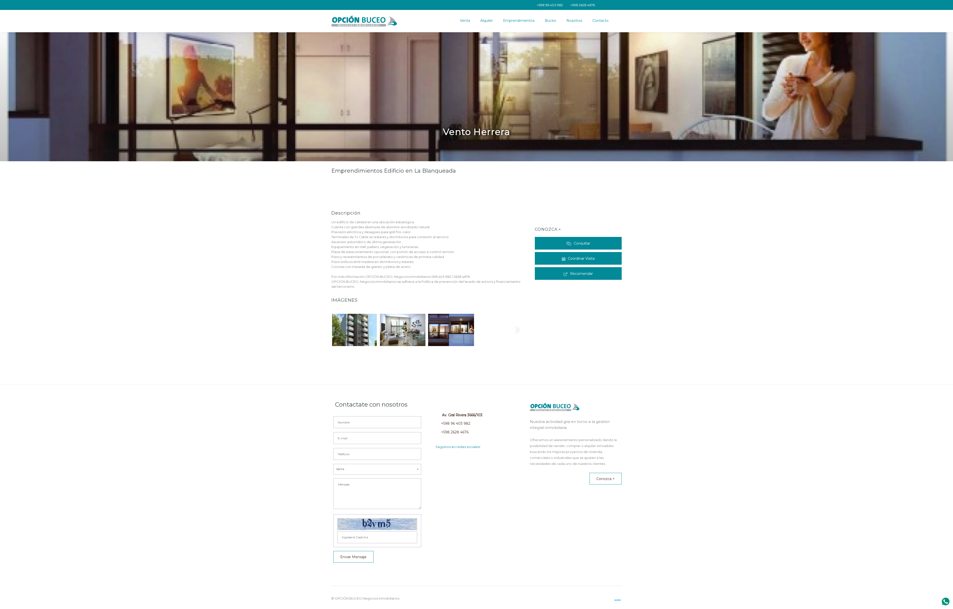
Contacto (600, 20)
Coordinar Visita (581, 258)
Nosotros (574, 20)
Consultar (582, 243)
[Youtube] (599, 5)
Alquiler (486, 20)
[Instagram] (612, 5)
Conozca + (605, 479)
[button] (377, 469)
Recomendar (581, 273)
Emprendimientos (519, 20)
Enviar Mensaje (353, 557)
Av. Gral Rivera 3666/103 (461, 415)
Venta (465, 20)
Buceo (550, 20)
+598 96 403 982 (455, 423)
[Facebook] (619, 5)
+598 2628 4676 (455, 432)
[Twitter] (605, 5)
